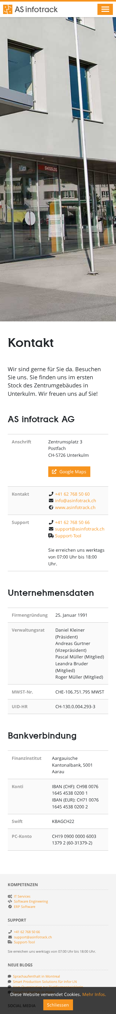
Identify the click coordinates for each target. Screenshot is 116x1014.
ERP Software (24, 906)
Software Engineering (31, 901)
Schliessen (58, 1005)
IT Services (22, 896)
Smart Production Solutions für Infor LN (45, 981)
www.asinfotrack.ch (75, 507)
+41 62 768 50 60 (72, 494)
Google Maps (72, 471)
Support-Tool (68, 536)
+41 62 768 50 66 (72, 522)
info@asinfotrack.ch (75, 500)
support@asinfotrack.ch (80, 529)
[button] (105, 9)
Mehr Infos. (94, 994)
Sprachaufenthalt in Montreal (36, 976)
